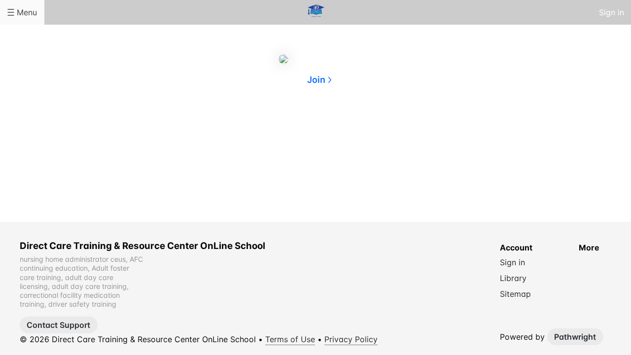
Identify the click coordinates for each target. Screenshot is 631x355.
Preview (355, 127)
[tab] (276, 127)
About (276, 127)
